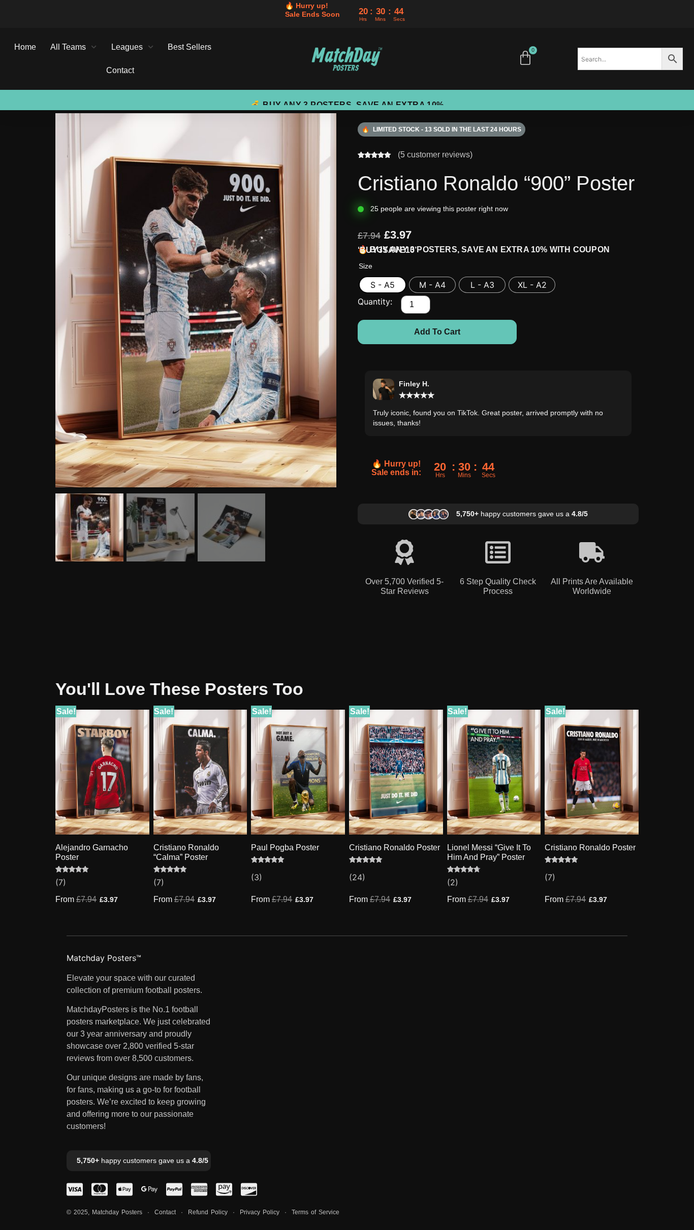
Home (25, 47)
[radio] (382, 284)
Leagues (127, 47)
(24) (357, 877)
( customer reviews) (435, 154)
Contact (120, 70)
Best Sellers (189, 47)
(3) (256, 877)
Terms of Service (315, 1212)
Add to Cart (437, 331)
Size (365, 266)
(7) (60, 882)
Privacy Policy (259, 1212)
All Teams (68, 47)
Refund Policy (208, 1212)
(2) (452, 882)
